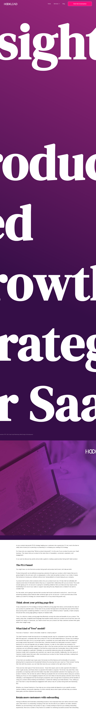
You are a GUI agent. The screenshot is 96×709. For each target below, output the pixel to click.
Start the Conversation (79, 3)
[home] (10, 4)
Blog (64, 3)
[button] (56, 4)
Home (49, 3)
